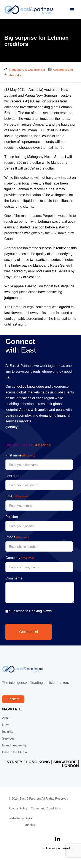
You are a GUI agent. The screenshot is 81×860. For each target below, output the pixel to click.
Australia (15, 75)
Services (8, 738)
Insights (7, 731)
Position (11, 517)
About (6, 718)
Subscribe (42, 445)
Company (19, 558)
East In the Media (14, 752)
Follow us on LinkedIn (57, 848)
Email (16, 496)
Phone (17, 537)
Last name (13, 476)
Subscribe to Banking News (30, 611)
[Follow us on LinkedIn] (57, 839)
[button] (71, 9)
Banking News (17, 445)
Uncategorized (63, 69)
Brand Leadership (14, 745)
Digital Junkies (30, 821)
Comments (13, 578)
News (6, 724)
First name (20, 455)
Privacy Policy (18, 808)
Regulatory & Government (27, 69)
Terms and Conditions (46, 808)
